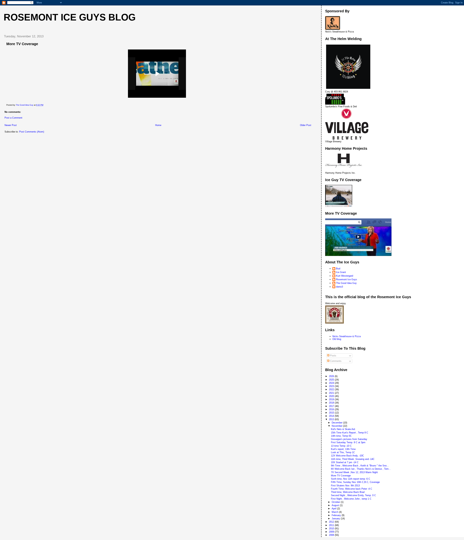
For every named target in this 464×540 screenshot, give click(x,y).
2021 (332, 393)
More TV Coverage (341, 475)
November (337, 426)
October (336, 502)
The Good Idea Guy (346, 283)
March (335, 512)
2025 (332, 379)
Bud (338, 268)
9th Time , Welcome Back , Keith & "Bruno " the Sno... (360, 465)
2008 (332, 535)
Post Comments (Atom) (31, 131)
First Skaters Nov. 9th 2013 (345, 485)
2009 (332, 531)
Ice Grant (341, 272)
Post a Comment (13, 117)
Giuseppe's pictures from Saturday (349, 439)
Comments (335, 361)
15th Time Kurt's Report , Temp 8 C (349, 432)
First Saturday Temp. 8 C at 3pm (348, 442)
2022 (332, 389)
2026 (332, 376)
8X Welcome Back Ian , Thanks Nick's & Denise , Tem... (361, 468)
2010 (332, 528)
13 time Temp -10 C (341, 445)
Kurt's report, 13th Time (343, 449)
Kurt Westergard (344, 275)
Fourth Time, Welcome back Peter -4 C (351, 488)
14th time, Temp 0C (341, 436)
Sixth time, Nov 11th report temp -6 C (350, 478)
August (336, 505)
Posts (332, 355)
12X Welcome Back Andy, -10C (347, 455)
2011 (332, 525)
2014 (332, 416)
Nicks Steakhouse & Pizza (346, 336)
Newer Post (11, 125)
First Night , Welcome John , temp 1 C (351, 498)
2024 (332, 383)
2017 (332, 406)
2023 (332, 386)
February (337, 515)
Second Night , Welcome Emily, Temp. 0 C (353, 495)
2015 (332, 412)
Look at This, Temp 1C (343, 452)
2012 (332, 521)
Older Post (305, 125)
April (334, 508)
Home (158, 125)
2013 (332, 419)
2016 (332, 409)
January (336, 518)
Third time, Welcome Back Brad (347, 492)
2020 (332, 396)
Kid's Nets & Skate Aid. (343, 429)
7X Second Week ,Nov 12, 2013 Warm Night (354, 472)
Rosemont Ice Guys (346, 279)
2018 (332, 402)
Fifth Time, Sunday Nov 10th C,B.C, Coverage (355, 482)
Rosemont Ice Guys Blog (70, 17)
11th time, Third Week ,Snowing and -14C (352, 459)
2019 (332, 399)
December (337, 422)
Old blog (336, 339)
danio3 (339, 286)
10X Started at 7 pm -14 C (345, 462)
